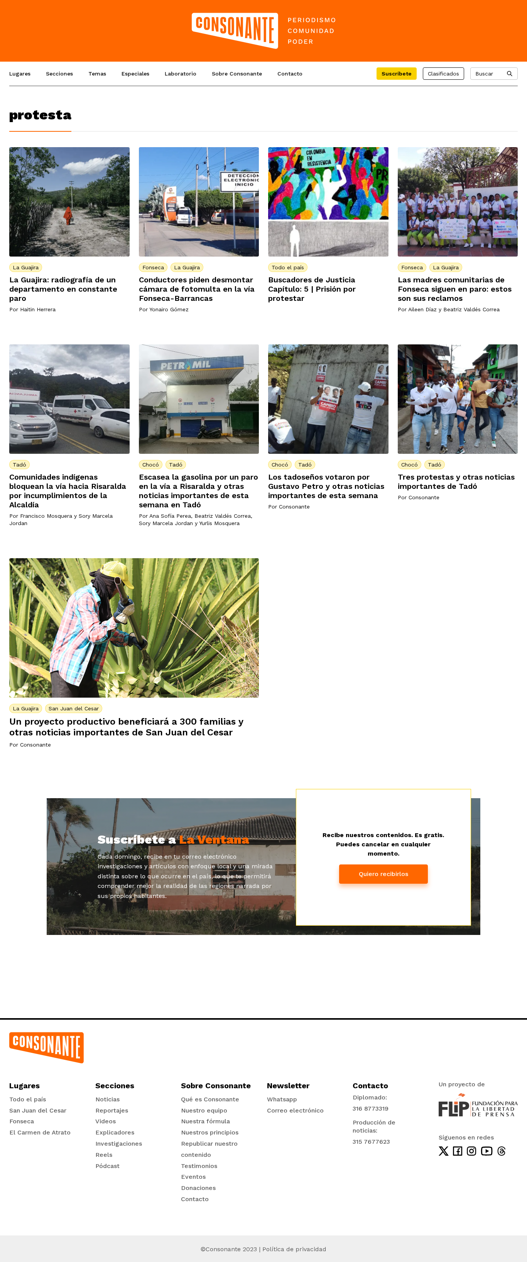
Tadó (19, 465)
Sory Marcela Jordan (166, 523)
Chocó (150, 465)
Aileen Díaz (422, 309)
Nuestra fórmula (205, 1121)
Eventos (193, 1176)
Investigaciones (118, 1143)
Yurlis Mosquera (219, 523)
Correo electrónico (295, 1110)
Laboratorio (180, 73)
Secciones (59, 73)
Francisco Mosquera (46, 516)
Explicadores (114, 1132)
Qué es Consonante (210, 1099)
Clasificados (443, 73)
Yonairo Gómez (169, 309)
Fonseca (153, 267)
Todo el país (288, 267)
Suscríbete (397, 73)
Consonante (294, 506)
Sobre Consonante (237, 73)
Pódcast (107, 1166)
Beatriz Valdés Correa (471, 309)
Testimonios (199, 1166)
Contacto (289, 73)
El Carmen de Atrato (40, 1132)
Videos (105, 1121)
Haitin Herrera (38, 309)
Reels (103, 1154)
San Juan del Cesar (74, 708)
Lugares (19, 73)
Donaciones (198, 1188)
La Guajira (26, 267)
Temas (97, 73)
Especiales (135, 73)
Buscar (484, 73)
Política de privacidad (294, 1249)
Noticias (107, 1099)
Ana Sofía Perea (170, 516)
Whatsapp (282, 1099)
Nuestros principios (209, 1132)
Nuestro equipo (204, 1110)
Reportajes (111, 1110)
